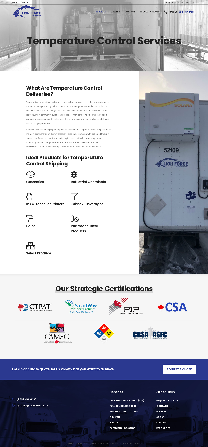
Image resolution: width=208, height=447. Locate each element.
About (181, 2)
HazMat (115, 422)
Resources (170, 2)
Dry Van (115, 417)
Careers (190, 2)
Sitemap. (140, 443)
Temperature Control (124, 411)
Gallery (161, 411)
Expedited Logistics (122, 428)
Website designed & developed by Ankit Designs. (117, 443)
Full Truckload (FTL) (124, 406)
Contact (162, 406)
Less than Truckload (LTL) (127, 400)
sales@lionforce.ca (20, 2)
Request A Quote (179, 369)
